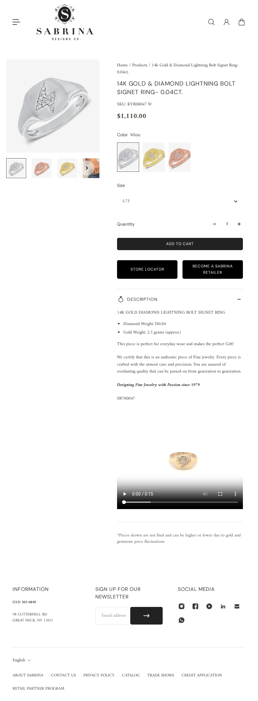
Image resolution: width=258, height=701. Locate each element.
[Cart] (241, 22)
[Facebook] (195, 606)
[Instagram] (181, 606)
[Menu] (16, 22)
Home (123, 65)
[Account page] (226, 22)
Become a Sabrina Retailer (213, 269)
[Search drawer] (211, 22)
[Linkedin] (223, 606)
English (19, 660)
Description (142, 299)
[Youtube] (209, 606)
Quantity (126, 224)
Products (140, 65)
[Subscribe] (146, 616)
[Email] (237, 606)
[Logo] (65, 22)
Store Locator (147, 269)
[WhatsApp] (181, 620)
